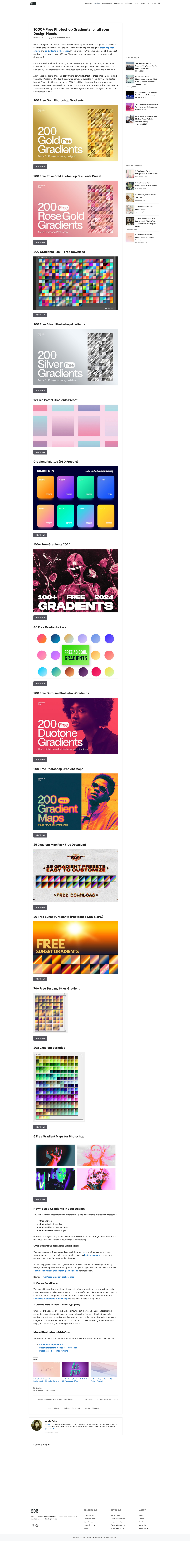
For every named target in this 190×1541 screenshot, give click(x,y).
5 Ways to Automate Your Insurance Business (54, 1399)
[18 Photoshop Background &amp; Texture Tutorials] (104, 1369)
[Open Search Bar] (159, 3)
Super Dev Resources (94, 1537)
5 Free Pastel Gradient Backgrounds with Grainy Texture (46, 1380)
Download (40, 167)
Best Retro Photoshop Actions (53, 1351)
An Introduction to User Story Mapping (99, 1399)
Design (97, 3)
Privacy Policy (144, 1528)
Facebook (76, 1408)
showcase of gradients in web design (51, 1298)
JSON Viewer (115, 1515)
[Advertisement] (95, 14)
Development (107, 3)
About (141, 1515)
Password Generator (118, 1525)
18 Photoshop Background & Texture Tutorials (101, 1380)
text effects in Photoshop (57, 51)
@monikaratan (50, 1429)
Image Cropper (89, 1525)
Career (153, 3)
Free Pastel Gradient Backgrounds (58, 1277)
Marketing (118, 3)
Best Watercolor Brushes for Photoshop (58, 1348)
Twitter (67, 1408)
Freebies (88, 3)
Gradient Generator (118, 1519)
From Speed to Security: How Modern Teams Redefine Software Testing (146, 118)
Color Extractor (89, 1522)
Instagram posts (92, 1255)
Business (128, 3)
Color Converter (89, 1519)
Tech (136, 3)
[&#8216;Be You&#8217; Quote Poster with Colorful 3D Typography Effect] (75, 1369)
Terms (141, 1519)
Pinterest (96, 1408)
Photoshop (53, 1390)
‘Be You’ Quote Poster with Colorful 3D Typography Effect (75, 1380)
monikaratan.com (51, 1432)
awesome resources (48, 1516)
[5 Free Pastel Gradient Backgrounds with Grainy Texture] (46, 1369)
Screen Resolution (117, 1528)
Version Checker (116, 1522)
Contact (142, 1522)
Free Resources (42, 1390)
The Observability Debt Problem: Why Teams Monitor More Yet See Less (146, 65)
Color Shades (89, 1515)
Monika (47, 1424)
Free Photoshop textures (51, 1344)
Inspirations (144, 3)
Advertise (142, 1525)
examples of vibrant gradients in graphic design (56, 1271)
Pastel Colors (88, 1528)
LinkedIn (86, 1408)
